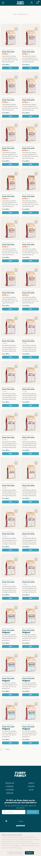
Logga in (31, 783)
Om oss (31, 789)
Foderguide (9, 786)
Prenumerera (32, 812)
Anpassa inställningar (15, 852)
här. (20, 847)
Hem (15, 14)
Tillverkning (10, 789)
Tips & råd (31, 786)
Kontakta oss (9, 783)
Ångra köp (9, 793)
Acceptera (29, 852)
